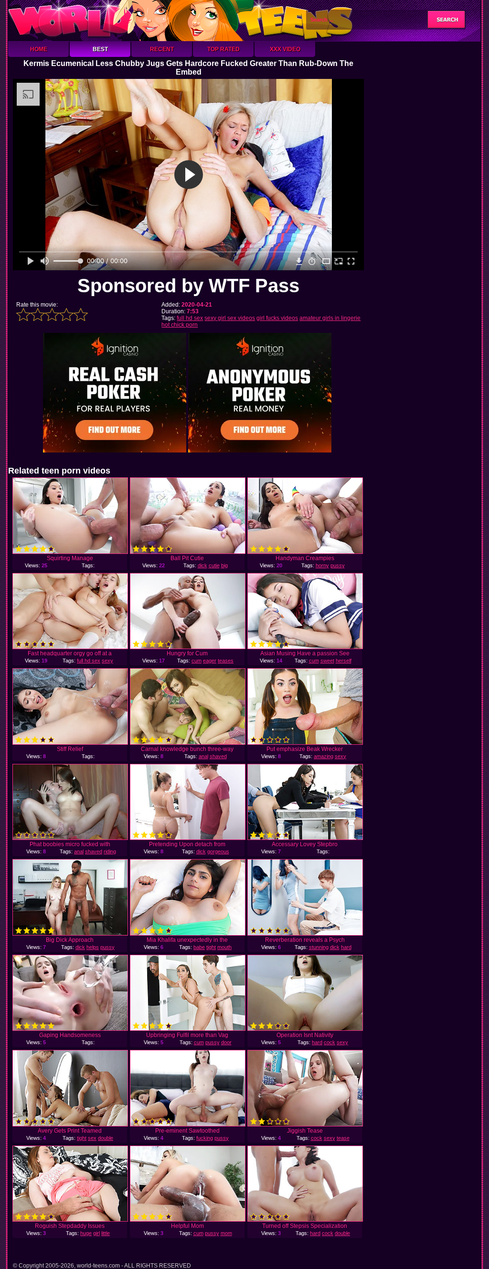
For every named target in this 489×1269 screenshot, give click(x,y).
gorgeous (218, 851)
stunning (319, 947)
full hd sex (190, 318)
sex (92, 1138)
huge (86, 1233)
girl (96, 1233)
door (226, 1042)
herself (343, 660)
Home (38, 49)
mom (226, 1233)
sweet (327, 660)
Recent (162, 49)
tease (343, 1138)
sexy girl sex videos (229, 318)
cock (329, 1042)
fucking (204, 1138)
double (105, 1138)
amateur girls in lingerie (330, 318)
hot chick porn (179, 324)
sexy (340, 756)
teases (226, 660)
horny (322, 565)
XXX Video (285, 49)
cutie (214, 565)
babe (199, 947)
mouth (224, 947)
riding (110, 851)
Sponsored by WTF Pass (188, 285)
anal (203, 756)
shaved (218, 756)
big (224, 565)
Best (100, 49)
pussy (337, 565)
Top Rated (223, 49)
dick (202, 565)
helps (92, 947)
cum (196, 660)
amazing (323, 756)
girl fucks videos (277, 318)
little (105, 1233)
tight (211, 947)
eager (209, 660)
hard (346, 947)
